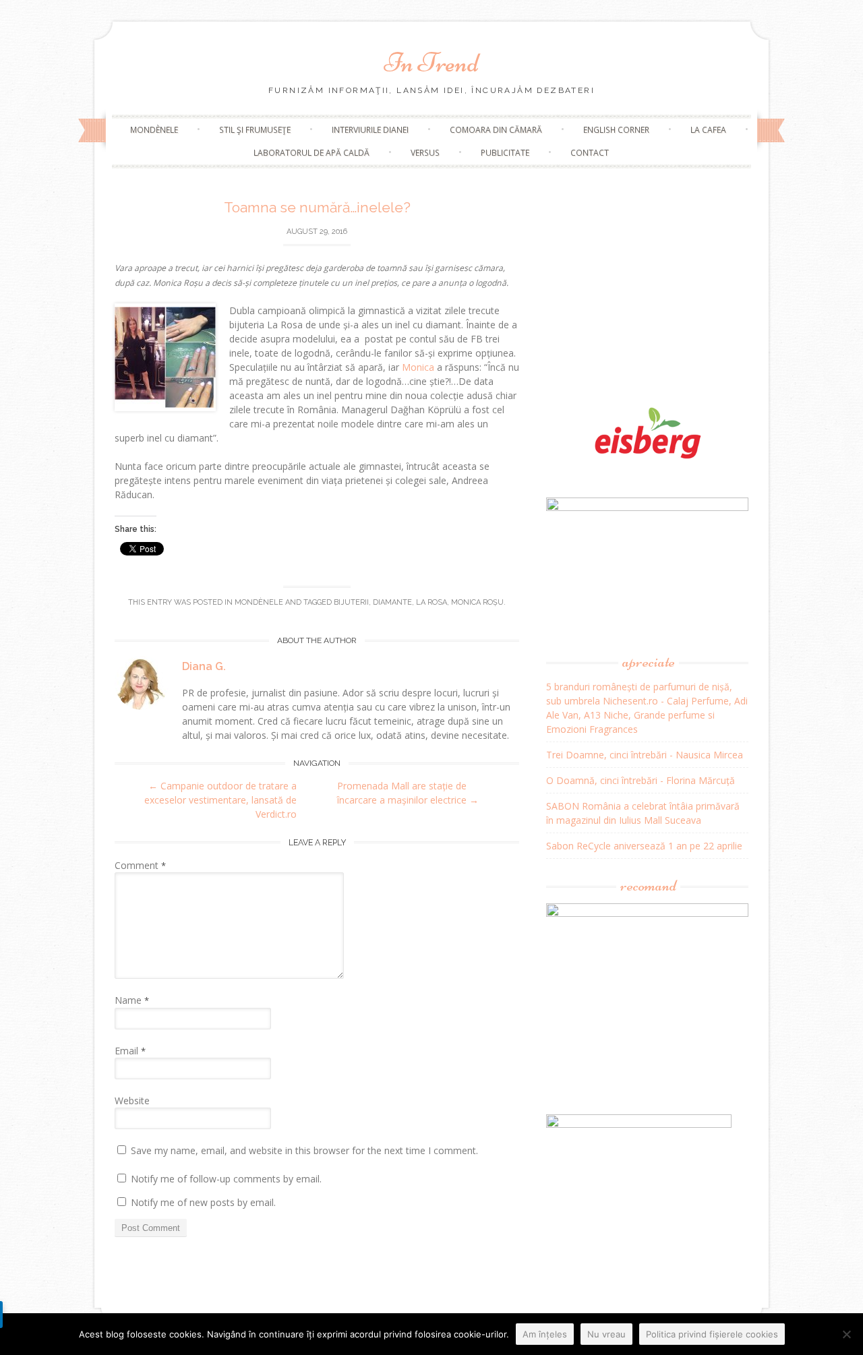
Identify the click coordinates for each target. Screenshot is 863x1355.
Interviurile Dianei (370, 130)
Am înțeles (545, 1334)
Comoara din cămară (496, 130)
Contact (589, 152)
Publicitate (505, 152)
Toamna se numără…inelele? (317, 207)
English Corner (616, 130)
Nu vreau (606, 1334)
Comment (140, 865)
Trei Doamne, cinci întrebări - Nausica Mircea (644, 754)
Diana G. (204, 666)
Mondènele (154, 130)
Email (130, 1050)
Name (132, 1000)
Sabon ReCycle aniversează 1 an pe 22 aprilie (644, 845)
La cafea (708, 130)
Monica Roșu (477, 602)
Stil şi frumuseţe (255, 130)
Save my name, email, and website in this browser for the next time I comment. (304, 1150)
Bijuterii (351, 602)
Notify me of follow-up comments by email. (226, 1178)
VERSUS (425, 152)
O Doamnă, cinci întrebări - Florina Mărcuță (640, 780)
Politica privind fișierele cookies (712, 1334)
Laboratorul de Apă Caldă (311, 152)
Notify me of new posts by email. (203, 1202)
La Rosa (431, 602)
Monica (418, 367)
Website (132, 1100)
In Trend (431, 63)
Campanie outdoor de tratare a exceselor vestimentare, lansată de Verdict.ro (220, 799)
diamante (392, 602)
